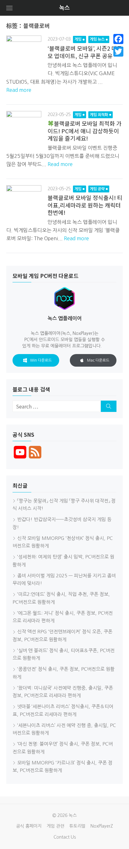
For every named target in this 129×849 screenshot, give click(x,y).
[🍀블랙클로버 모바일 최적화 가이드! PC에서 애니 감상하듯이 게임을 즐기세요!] (23, 128)
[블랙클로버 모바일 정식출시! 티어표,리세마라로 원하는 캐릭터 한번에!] (23, 202)
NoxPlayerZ (101, 826)
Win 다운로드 (41, 360)
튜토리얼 (77, 826)
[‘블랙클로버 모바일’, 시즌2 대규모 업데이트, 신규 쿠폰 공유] (23, 53)
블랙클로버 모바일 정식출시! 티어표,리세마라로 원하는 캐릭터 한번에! (85, 204)
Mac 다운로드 (98, 360)
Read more (18, 89)
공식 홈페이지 (29, 826)
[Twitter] (118, 51)
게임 (78, 39)
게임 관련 (55, 826)
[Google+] (118, 59)
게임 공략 (97, 189)
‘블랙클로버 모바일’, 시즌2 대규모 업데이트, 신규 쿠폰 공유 (85, 51)
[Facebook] (118, 39)
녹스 (64, 8)
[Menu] (9, 8)
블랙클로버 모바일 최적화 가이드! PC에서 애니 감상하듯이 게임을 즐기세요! (85, 130)
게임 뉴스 (97, 39)
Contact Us (65, 837)
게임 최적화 (99, 115)
